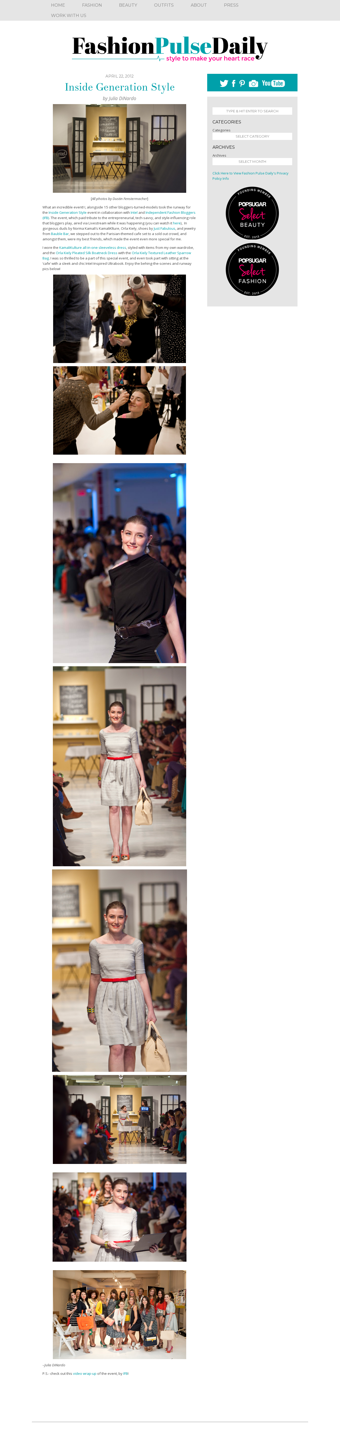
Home (58, 5)
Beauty (128, 5)
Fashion (92, 5)
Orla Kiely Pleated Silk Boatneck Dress (86, 252)
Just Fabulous (164, 228)
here (177, 223)
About (199, 5)
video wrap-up (84, 1373)
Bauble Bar (60, 233)
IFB (125, 1373)
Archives (219, 155)
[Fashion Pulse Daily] (170, 47)
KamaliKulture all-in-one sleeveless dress (92, 247)
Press (231, 5)
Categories (221, 130)
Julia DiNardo (122, 98)
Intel (134, 212)
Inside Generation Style (120, 87)
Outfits (164, 5)
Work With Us (68, 15)
